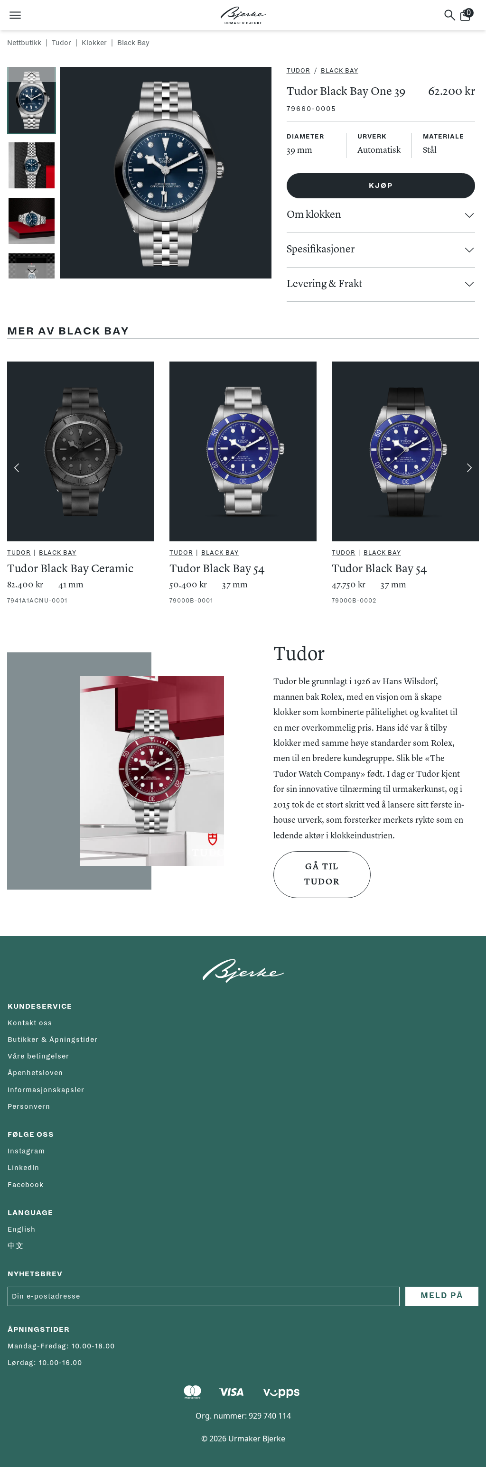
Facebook (26, 1184)
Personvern (29, 1106)
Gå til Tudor (322, 874)
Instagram (26, 1151)
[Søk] (450, 15)
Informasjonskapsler (46, 1090)
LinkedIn (23, 1167)
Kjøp (381, 185)
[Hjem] (243, 15)
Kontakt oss (30, 1023)
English (22, 1229)
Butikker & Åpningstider (53, 1039)
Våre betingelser (38, 1056)
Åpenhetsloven (35, 1073)
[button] (31, 74)
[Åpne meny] (15, 15)
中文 (16, 1246)
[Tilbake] (16, 467)
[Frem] (469, 467)
